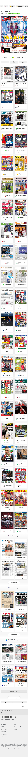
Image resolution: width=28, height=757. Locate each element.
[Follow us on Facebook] (7, 710)
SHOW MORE (14, 582)
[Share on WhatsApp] (23, 62)
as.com (2, 9)
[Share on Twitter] (14, 706)
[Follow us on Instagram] (11, 710)
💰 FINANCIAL (20, 6)
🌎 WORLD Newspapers (14, 640)
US (6, 6)
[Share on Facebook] (5, 62)
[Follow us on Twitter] (9, 710)
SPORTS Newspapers (5, 729)
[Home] (1, 6)
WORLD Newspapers (5, 726)
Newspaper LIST (17, 726)
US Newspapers (14, 536)
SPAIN (12, 6)
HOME (15, 729)
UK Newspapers (14, 588)
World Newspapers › (14, 698)
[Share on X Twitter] (14, 62)
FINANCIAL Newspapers (5, 731)
